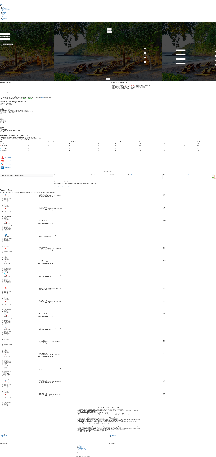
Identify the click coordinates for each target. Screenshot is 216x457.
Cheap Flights (4, 435)
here (107, 431)
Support (3, 10)
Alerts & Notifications (6, 9)
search (42, 97)
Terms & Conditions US (82, 449)
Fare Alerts (133, 174)
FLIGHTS (4, 12)
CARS (3, 14)
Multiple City (109, 31)
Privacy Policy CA (81, 447)
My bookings (4, 8)
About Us (79, 445)
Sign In (3, 7)
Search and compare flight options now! (61, 186)
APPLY (108, 79)
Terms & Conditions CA (82, 450)
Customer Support (3, 4)
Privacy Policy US (81, 446)
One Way (109, 30)
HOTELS (3, 13)
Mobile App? (190, 174)
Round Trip (109, 29)
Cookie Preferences (81, 448)
